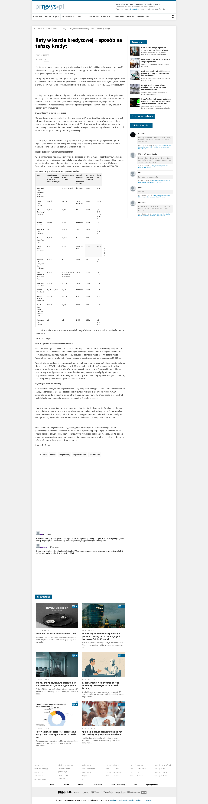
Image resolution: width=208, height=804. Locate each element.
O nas (52, 785)
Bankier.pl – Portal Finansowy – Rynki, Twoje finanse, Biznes (77, 792)
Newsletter (143, 16)
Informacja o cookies (127, 800)
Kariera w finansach (99, 16)
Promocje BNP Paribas (113, 769)
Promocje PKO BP (135, 772)
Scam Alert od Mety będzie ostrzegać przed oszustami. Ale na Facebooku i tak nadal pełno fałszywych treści (156, 101)
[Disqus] (80, 495)
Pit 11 (83, 779)
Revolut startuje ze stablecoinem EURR (56, 633)
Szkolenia (119, 16)
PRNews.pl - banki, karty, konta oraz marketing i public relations (107, 792)
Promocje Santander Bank (138, 769)
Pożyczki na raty (39, 772)
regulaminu (114, 800)
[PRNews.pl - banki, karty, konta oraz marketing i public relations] (49, 7)
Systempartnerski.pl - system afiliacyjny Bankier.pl (95, 792)
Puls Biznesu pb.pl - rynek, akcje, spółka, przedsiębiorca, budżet (143, 792)
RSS (135, 785)
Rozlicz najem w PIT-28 (89, 765)
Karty (46, 60)
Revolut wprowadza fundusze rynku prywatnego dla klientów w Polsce (154, 181)
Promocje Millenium (136, 776)
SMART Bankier (38, 765)
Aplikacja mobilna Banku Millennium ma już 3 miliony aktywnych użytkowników (102, 733)
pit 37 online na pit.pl (88, 769)
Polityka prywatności (144, 800)
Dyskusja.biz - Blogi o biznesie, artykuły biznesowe (133, 792)
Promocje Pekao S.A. (112, 765)
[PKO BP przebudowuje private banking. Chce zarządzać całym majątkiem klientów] (135, 88)
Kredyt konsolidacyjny (41, 769)
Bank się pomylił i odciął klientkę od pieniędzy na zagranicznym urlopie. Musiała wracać (155, 73)
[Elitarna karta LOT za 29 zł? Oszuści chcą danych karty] (135, 63)
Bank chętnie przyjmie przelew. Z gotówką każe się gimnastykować (154, 49)
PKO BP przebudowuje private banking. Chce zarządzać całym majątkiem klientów (153, 87)
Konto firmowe (38, 776)
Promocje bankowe (112, 776)
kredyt (52, 455)
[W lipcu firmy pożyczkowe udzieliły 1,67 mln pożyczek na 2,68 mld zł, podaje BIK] (57, 664)
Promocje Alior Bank (136, 765)
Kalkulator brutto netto (65, 765)
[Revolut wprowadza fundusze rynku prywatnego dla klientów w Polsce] (133, 174)
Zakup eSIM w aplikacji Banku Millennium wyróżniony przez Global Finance (154, 196)
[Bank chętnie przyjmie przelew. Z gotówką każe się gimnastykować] (135, 51)
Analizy (82, 16)
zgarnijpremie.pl (152, 785)
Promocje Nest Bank (160, 776)
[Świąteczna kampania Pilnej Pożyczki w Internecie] (133, 155)
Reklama (81, 785)
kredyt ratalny (64, 455)
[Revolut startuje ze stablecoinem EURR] (57, 615)
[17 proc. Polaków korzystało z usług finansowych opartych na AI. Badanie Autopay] (103, 664)
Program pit (85, 776)
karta (45, 455)
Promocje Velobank (160, 772)
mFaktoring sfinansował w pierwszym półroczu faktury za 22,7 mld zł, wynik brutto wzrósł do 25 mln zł (101, 636)
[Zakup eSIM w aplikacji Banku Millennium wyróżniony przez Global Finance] (133, 188)
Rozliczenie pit (86, 772)
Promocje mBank (159, 769)
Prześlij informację (118, 785)
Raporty (37, 16)
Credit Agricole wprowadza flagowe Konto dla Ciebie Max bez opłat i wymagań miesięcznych (154, 147)
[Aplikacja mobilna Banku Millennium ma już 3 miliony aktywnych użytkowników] (103, 713)
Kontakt (66, 785)
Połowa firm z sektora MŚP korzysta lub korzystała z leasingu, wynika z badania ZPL (56, 734)
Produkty (67, 16)
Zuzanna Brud (94, 455)
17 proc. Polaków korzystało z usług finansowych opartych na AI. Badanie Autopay (100, 685)
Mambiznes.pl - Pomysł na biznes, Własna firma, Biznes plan (120, 792)
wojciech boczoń (79, 455)
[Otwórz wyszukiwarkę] (173, 17)
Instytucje (51, 16)
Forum (130, 16)
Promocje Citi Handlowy (114, 772)
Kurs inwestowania (40, 779)
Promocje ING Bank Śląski (162, 765)
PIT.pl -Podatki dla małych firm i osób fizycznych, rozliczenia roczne (86, 792)
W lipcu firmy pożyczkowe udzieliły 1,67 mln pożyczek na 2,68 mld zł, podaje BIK (56, 684)
